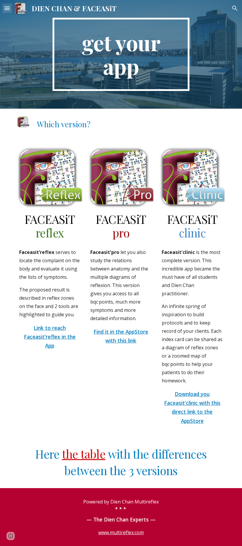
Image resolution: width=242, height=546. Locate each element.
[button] (7, 8)
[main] (121, 54)
